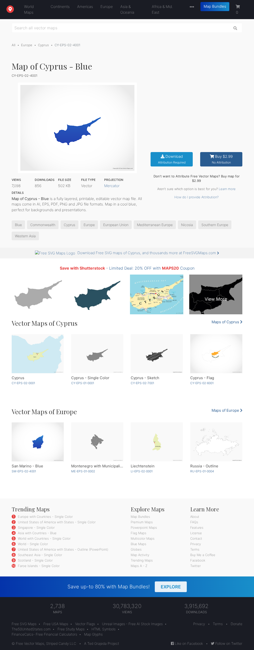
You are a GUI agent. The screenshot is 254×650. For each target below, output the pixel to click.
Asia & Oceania (127, 9)
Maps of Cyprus (226, 322)
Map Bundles (215, 6)
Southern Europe (214, 225)
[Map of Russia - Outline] (216, 442)
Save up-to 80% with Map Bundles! (124, 587)
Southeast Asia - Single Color (39, 555)
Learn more (227, 189)
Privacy (195, 544)
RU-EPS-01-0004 (202, 471)
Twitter (195, 566)
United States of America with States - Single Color (56, 522)
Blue (18, 225)
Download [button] (172, 159)
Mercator (112, 185)
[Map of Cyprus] (38, 353)
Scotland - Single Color (35, 560)
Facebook (197, 560)
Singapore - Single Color (36, 527)
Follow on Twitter (228, 643)
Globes (136, 549)
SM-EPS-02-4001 (24, 471)
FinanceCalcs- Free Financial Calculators (44, 634)
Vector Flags (85, 624)
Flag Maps (138, 533)
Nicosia (187, 225)
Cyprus (43, 45)
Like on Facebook (188, 643)
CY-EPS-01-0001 (82, 383)
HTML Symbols (104, 629)
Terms (194, 549)
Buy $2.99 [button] (222, 159)
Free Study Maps (71, 629)
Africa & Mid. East (162, 9)
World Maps (29, 9)
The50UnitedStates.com (31, 629)
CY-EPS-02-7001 (142, 383)
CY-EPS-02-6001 (202, 383)
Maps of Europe (226, 410)
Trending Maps (142, 560)
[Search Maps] (235, 28)
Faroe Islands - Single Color (38, 566)
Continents (60, 6)
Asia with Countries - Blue (37, 533)
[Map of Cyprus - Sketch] (157, 353)
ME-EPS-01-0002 (83, 471)
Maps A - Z (139, 566)
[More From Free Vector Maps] (191, 7)
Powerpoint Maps (144, 527)
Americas (85, 6)
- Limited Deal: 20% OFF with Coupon (127, 268)
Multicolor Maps (143, 538)
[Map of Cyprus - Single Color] (97, 353)
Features (196, 527)
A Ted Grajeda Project (101, 643)
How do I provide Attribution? (196, 197)
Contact (196, 538)
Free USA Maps (55, 624)
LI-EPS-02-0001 (142, 471)
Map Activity (140, 555)
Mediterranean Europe (155, 225)
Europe (106, 6)
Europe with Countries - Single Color (45, 517)
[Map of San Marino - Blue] (38, 442)
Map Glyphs (93, 634)
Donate (236, 624)
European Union (115, 225)
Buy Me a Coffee (202, 555)
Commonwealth (42, 225)
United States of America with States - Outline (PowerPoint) (62, 549)
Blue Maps (138, 544)
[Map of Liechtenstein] (157, 442)
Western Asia (25, 236)
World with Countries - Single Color (43, 538)
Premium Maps (142, 522)
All (13, 45)
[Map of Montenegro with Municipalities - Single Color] (97, 442)
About (194, 517)
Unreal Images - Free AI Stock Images (132, 624)
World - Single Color (32, 544)
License (196, 533)
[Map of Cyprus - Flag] (216, 353)
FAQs (194, 522)
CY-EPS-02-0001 (23, 383)
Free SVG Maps (24, 624)
